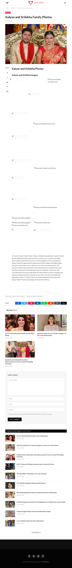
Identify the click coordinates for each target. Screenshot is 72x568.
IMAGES (8, 12)
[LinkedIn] (7, 82)
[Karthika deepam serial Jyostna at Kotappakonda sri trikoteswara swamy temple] (10, 504)
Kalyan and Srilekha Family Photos (15, 296)
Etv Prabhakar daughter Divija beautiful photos (31, 483)
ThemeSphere (45, 561)
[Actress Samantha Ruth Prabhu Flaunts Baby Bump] (20, 322)
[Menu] (7, 3)
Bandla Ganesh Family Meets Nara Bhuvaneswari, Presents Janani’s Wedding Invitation (19, 361)
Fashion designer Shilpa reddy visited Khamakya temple (34, 511)
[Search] (65, 3)
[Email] (7, 91)
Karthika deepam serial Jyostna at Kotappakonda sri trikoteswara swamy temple (41, 502)
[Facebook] (7, 73)
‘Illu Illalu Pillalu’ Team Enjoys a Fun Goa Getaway (31, 473)
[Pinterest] (7, 87)
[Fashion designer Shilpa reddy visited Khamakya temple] (10, 513)
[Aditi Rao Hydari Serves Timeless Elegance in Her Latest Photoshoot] (52, 322)
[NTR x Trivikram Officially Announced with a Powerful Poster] (10, 466)
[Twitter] (7, 78)
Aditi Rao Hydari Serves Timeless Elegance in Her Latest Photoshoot (51, 334)
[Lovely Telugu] (36, 3)
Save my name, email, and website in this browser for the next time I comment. (31, 414)
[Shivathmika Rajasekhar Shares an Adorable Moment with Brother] (10, 495)
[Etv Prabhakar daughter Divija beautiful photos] (10, 485)
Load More (35, 532)
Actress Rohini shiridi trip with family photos (30, 521)
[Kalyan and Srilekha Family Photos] (36, 44)
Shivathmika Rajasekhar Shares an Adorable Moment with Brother (37, 492)
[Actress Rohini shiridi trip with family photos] (10, 523)
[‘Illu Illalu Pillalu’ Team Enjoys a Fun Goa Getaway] (10, 476)
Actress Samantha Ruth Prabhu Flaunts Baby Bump (19, 334)
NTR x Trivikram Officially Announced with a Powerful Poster (35, 464)
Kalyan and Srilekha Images (34, 296)
